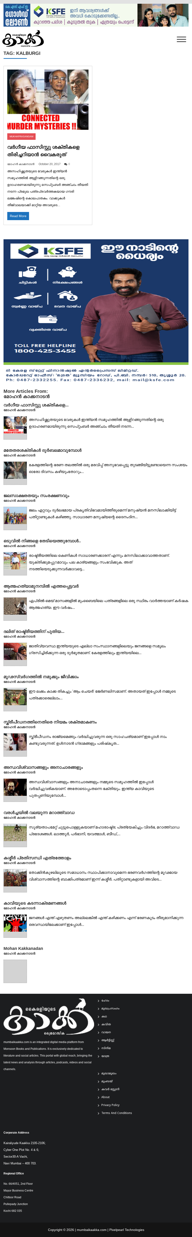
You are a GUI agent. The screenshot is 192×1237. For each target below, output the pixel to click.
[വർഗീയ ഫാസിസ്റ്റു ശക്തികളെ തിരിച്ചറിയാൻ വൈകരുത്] (48, 100)
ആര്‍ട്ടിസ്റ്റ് (107, 1040)
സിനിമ (106, 1048)
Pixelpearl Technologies (126, 1230)
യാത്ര (105, 1056)
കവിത (106, 1024)
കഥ (104, 1016)
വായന (106, 1032)
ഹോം (105, 1001)
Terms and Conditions (116, 1113)
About (105, 1097)
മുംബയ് (106, 1081)
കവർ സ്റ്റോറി (110, 1089)
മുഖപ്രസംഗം (110, 1009)
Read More (18, 216)
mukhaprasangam (21, 136)
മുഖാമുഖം (108, 1073)
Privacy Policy (110, 1105)
